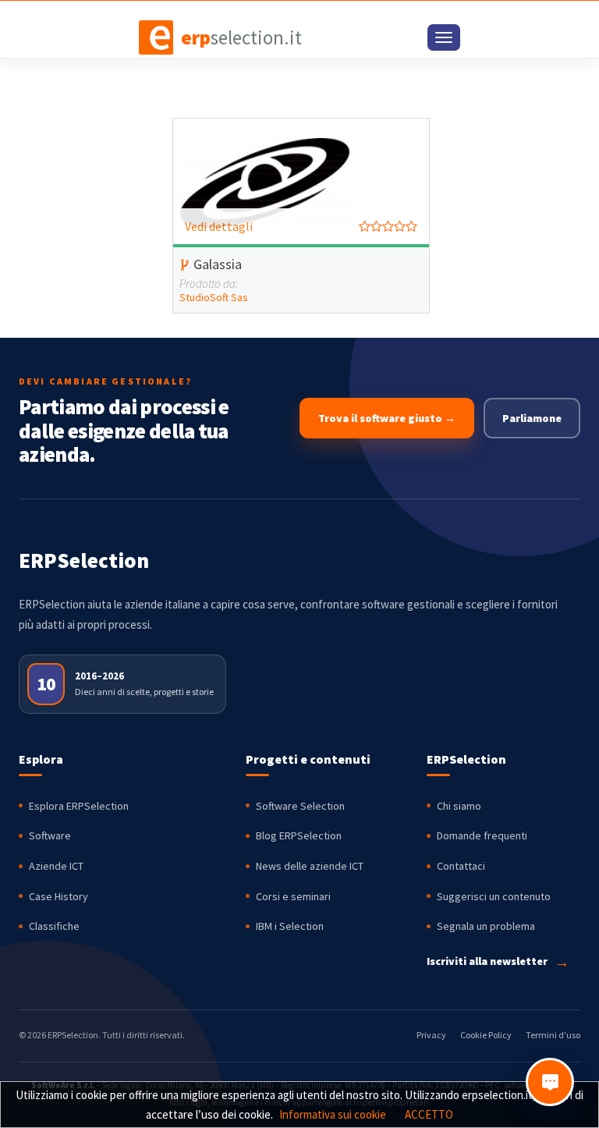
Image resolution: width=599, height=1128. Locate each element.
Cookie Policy (486, 1035)
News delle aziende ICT (309, 866)
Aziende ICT (56, 866)
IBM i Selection (290, 926)
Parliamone (532, 418)
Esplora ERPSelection (79, 806)
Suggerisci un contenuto (494, 896)
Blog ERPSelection (299, 835)
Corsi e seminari (293, 896)
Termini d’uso (553, 1035)
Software (50, 835)
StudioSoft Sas (213, 297)
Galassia (217, 264)
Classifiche (54, 926)
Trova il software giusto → (386, 418)
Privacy (431, 1035)
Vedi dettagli (219, 226)
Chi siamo (459, 806)
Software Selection (300, 806)
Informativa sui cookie (332, 1114)
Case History (58, 896)
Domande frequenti (482, 835)
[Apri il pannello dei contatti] (550, 1082)
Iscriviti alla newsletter (498, 961)
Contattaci (461, 866)
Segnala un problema (486, 926)
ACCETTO (429, 1114)
